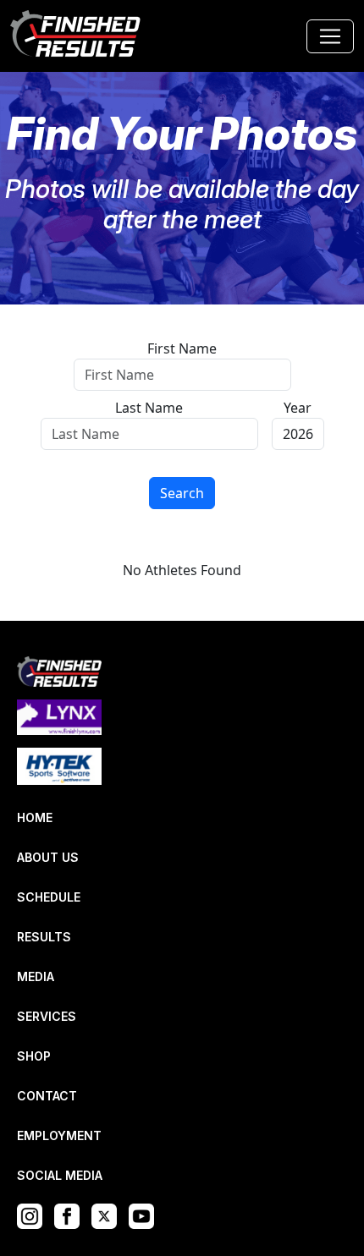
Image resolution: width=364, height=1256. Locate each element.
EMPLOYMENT (59, 1135)
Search (182, 493)
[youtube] (146, 1215)
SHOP (34, 1056)
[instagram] (34, 1215)
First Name (182, 348)
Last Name (149, 407)
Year (298, 407)
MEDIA (35, 976)
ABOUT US (48, 857)
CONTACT (47, 1096)
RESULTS (44, 937)
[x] (108, 1215)
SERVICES (46, 1016)
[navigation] (76, 36)
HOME (34, 817)
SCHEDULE (48, 897)
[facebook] (71, 1215)
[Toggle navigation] (330, 36)
